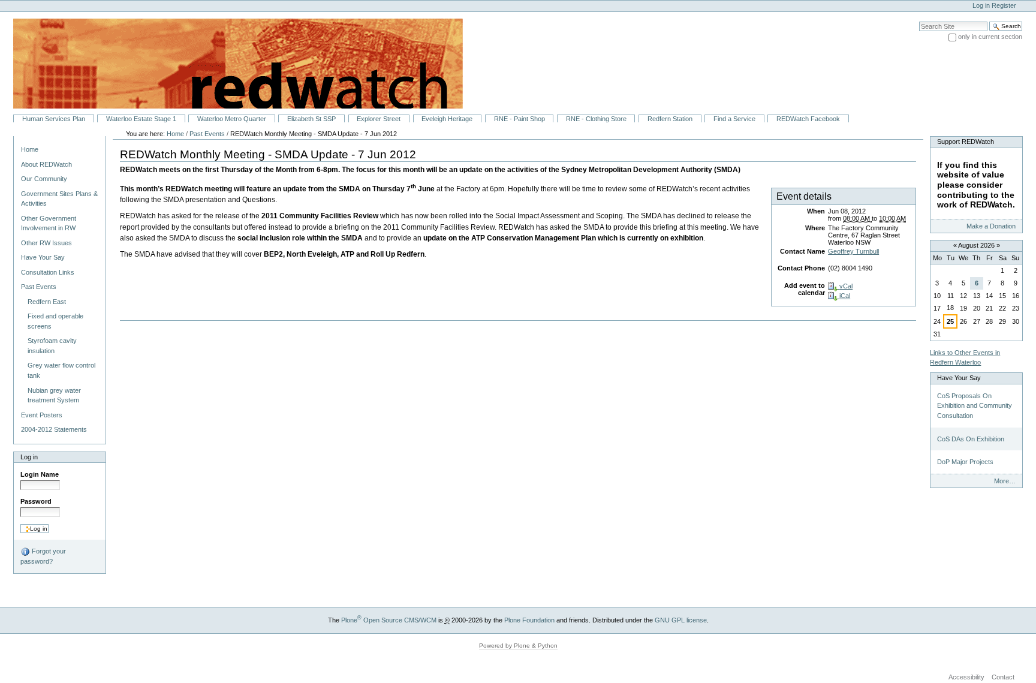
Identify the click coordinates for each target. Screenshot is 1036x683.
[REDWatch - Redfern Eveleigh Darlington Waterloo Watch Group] (231, 63)
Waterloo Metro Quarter (231, 118)
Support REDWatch (965, 141)
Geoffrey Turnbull (853, 251)
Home (29, 149)
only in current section (990, 36)
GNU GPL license (681, 620)
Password (36, 501)
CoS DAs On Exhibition (970, 439)
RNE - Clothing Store (596, 118)
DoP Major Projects (965, 461)
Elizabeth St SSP (311, 118)
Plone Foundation (529, 620)
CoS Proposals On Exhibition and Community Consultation (974, 405)
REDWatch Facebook (808, 118)
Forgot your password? (43, 556)
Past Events (207, 133)
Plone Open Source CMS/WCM (388, 620)
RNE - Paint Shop (519, 118)
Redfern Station (670, 118)
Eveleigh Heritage (446, 118)
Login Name (39, 474)
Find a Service (734, 118)
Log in (981, 5)
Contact (1003, 677)
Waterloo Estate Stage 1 (141, 118)
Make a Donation (990, 226)
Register (1004, 5)
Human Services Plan (53, 118)
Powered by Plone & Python (518, 645)
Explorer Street (378, 118)
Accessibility (966, 677)
